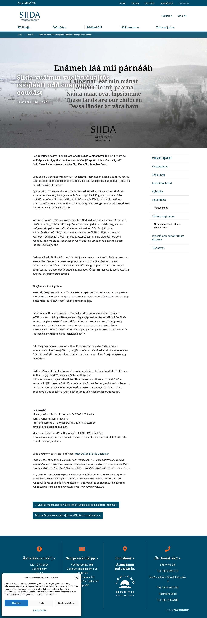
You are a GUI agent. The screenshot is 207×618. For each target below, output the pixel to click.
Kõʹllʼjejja (24, 27)
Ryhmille (157, 191)
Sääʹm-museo (130, 27)
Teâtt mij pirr (165, 27)
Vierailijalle (162, 158)
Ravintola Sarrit (162, 183)
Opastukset (159, 199)
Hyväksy (16, 603)
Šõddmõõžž (94, 27)
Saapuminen (160, 166)
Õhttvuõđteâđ (166, 558)
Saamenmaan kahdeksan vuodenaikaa (167, 226)
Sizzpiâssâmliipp (81, 558)
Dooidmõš (123, 558)
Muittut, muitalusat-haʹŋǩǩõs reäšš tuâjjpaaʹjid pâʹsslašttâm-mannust (77, 504)
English (135, 3)
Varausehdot (161, 207)
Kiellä (41, 603)
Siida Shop (158, 175)
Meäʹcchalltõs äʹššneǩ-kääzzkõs (167, 577)
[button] (76, 577)
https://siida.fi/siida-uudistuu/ (92, 453)
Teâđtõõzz (166, 16)
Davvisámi (149, 3)
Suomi (122, 3)
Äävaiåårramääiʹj (38, 558)
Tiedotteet (158, 248)
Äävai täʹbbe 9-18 (26, 3)
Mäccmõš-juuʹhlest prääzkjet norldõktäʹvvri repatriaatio (66, 515)
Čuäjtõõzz (59, 27)
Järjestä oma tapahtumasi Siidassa (168, 237)
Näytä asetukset (66, 603)
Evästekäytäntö (39, 610)
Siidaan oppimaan (163, 216)
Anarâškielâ (167, 3)
